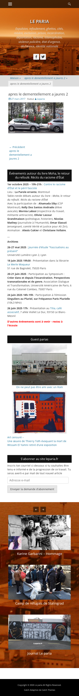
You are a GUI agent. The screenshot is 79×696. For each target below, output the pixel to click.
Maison (15, 78)
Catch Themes (48, 690)
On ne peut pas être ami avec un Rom (39, 387)
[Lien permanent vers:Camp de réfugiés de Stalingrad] (39, 582)
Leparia (41, 98)
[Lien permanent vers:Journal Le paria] (39, 632)
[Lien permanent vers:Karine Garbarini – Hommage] (39, 532)
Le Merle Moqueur (18, 264)
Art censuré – (15, 437)
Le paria (39, 21)
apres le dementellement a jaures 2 (45, 78)
